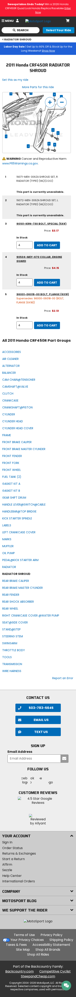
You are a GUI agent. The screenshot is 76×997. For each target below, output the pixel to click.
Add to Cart (47, 245)
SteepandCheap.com (38, 976)
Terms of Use (24, 935)
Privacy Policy (51, 935)
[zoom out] (62, 102)
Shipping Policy (61, 939)
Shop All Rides (38, 954)
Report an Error (62, 678)
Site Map (23, 949)
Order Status (12, 848)
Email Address (19, 752)
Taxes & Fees (16, 944)
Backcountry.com (19, 971)
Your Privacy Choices (27, 940)
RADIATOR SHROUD (17, 39)
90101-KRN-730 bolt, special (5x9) (41, 223)
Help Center (12, 875)
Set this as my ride (15, 80)
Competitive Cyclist (55, 971)
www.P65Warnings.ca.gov (20, 163)
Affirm (7, 864)
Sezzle (7, 870)
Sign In (7, 842)
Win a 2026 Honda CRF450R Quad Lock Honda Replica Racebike (38, 8)
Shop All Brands (47, 949)
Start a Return (13, 859)
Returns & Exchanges (19, 853)
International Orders (18, 881)
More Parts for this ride (38, 87)
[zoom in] (50, 102)
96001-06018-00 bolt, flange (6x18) (42, 294)
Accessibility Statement (51, 944)
